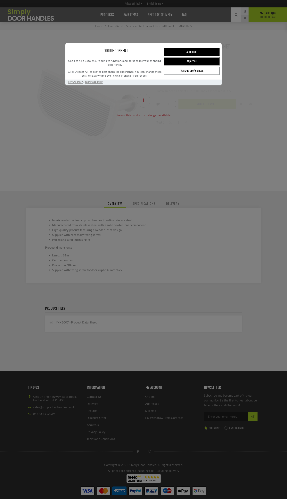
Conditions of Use (93, 82)
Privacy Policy (75, 82)
